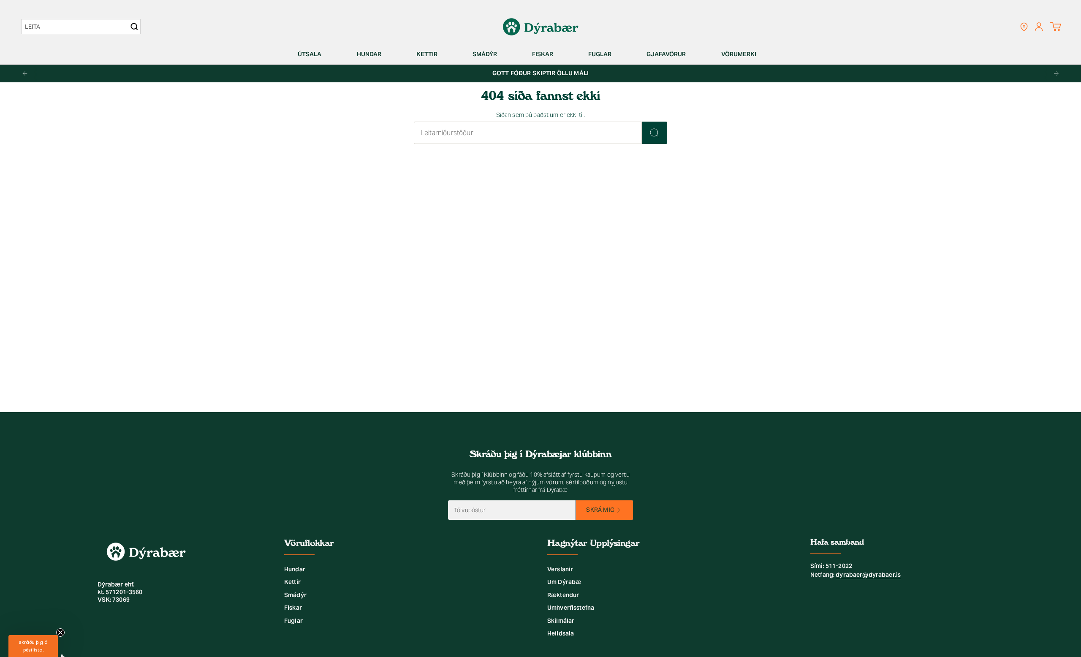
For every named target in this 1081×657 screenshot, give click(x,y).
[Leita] (654, 133)
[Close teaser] (60, 632)
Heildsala (560, 633)
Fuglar (293, 620)
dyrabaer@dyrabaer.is (868, 574)
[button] (313, 54)
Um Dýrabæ (564, 582)
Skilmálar (560, 620)
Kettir (292, 582)
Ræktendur (563, 595)
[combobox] (77, 26)
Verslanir (560, 569)
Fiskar (293, 607)
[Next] (1056, 73)
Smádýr (295, 595)
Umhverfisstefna (570, 607)
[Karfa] (1055, 26)
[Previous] (25, 73)
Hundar (294, 569)
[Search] (134, 26)
